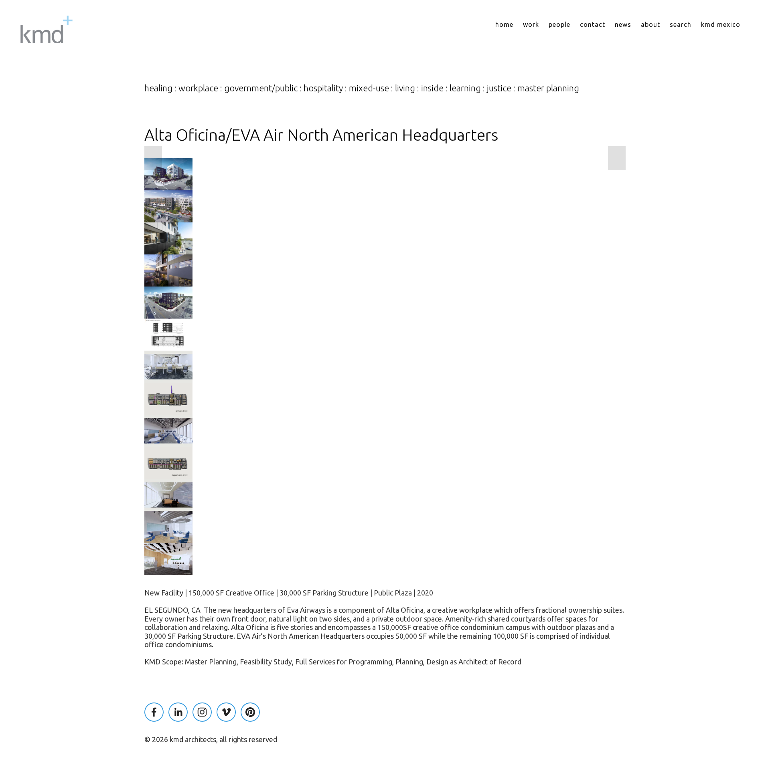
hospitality (323, 88)
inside (432, 88)
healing (158, 88)
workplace (198, 88)
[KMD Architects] (202, 712)
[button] (153, 158)
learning (465, 88)
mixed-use (369, 88)
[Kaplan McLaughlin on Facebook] (154, 712)
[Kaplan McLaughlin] (178, 712)
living (405, 88)
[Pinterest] (250, 712)
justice (499, 88)
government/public (261, 88)
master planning (548, 88)
